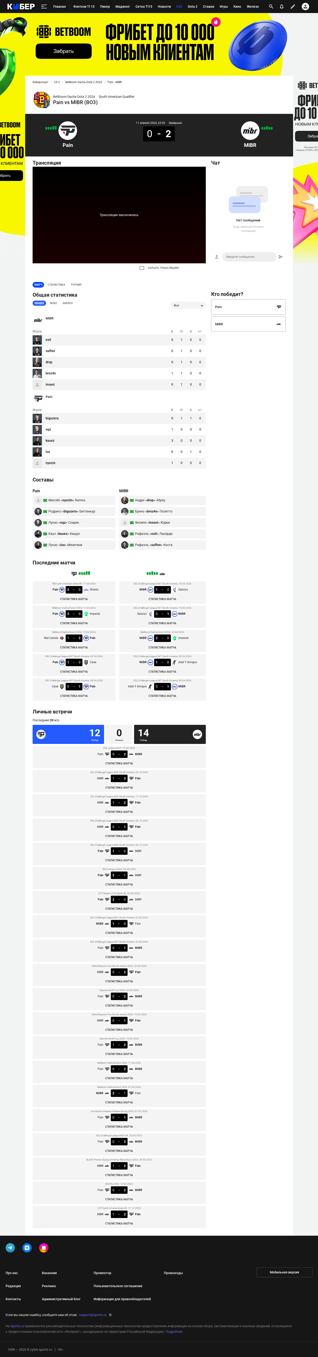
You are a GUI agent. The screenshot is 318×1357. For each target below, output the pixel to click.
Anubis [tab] (68, 303)
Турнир (76, 284)
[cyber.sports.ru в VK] (28, 1248)
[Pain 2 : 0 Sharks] (56, 128)
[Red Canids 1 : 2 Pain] (51, 128)
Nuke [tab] (53, 303)
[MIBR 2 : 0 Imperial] (267, 128)
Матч (38, 284)
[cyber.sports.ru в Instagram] (44, 1248)
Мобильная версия (284, 1272)
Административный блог (61, 1299)
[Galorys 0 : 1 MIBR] (269, 128)
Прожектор (102, 1273)
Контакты (13, 1299)
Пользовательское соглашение (118, 1286)
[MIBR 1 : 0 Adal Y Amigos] (265, 128)
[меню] (44, 6)
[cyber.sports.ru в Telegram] (11, 1248)
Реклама (49, 1286)
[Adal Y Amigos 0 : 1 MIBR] (262, 128)
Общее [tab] (39, 303)
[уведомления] (281, 6)
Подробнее (174, 1331)
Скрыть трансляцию (163, 268)
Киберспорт (40, 82)
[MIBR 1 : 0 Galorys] (272, 128)
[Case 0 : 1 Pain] (46, 128)
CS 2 (57, 82)
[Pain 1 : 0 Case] (49, 128)
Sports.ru (17, 1326)
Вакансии (49, 1273)
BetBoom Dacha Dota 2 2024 (83, 82)
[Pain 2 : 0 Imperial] (53, 128)
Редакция (13, 1286)
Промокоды (173, 1273)
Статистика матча (74, 599)
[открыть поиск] (271, 6)
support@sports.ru (93, 1315)
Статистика (56, 284)
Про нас (12, 1273)
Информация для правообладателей (122, 1299)
